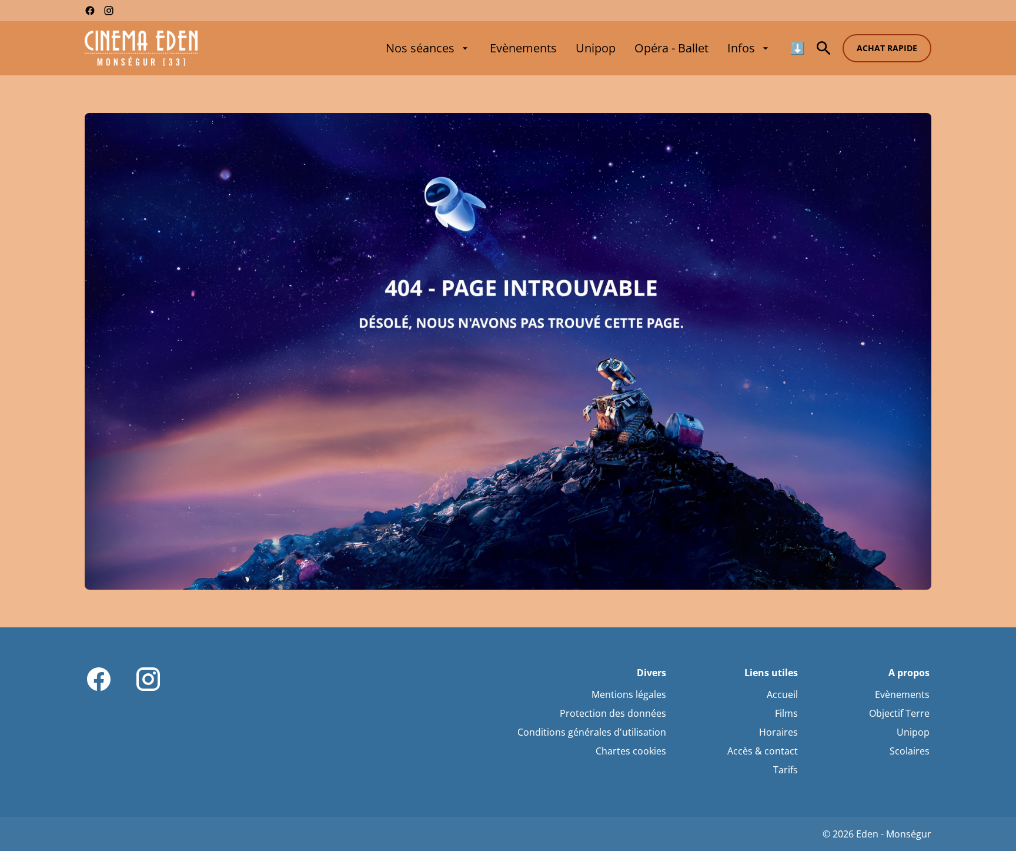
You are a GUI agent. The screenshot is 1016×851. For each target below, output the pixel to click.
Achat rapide (887, 48)
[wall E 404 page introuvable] (508, 351)
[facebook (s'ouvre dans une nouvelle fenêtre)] (90, 10)
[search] (823, 48)
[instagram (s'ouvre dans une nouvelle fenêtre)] (108, 10)
